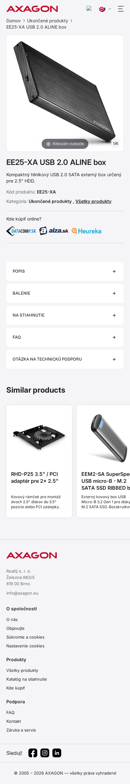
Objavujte (15, 628)
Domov (13, 20)
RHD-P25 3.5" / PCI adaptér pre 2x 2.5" (34, 477)
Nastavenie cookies (25, 645)
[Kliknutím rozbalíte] (65, 93)
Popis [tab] (19, 271)
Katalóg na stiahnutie (26, 679)
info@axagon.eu (22, 593)
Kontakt (13, 721)
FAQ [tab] (17, 337)
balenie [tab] (21, 293)
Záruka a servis (21, 729)
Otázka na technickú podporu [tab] (47, 359)
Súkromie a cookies (25, 637)
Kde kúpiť (15, 687)
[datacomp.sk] (21, 231)
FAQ (10, 712)
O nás (12, 619)
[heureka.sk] (86, 231)
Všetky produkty (93, 201)
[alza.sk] (54, 231)
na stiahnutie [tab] (28, 315)
